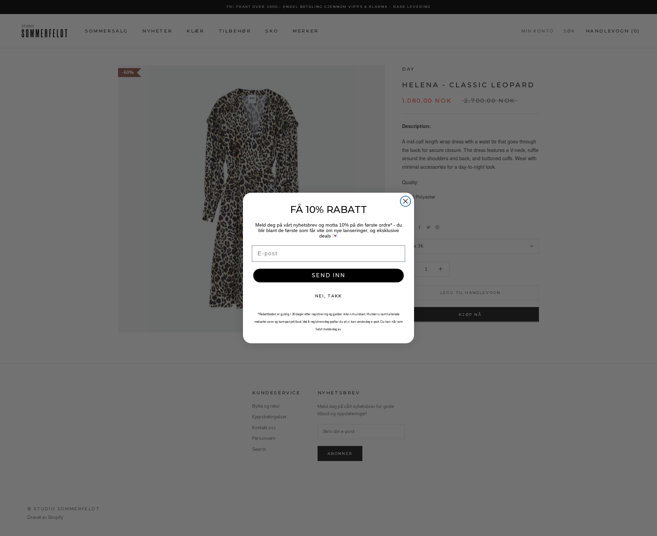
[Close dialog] (405, 201)
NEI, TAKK (328, 295)
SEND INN (328, 275)
